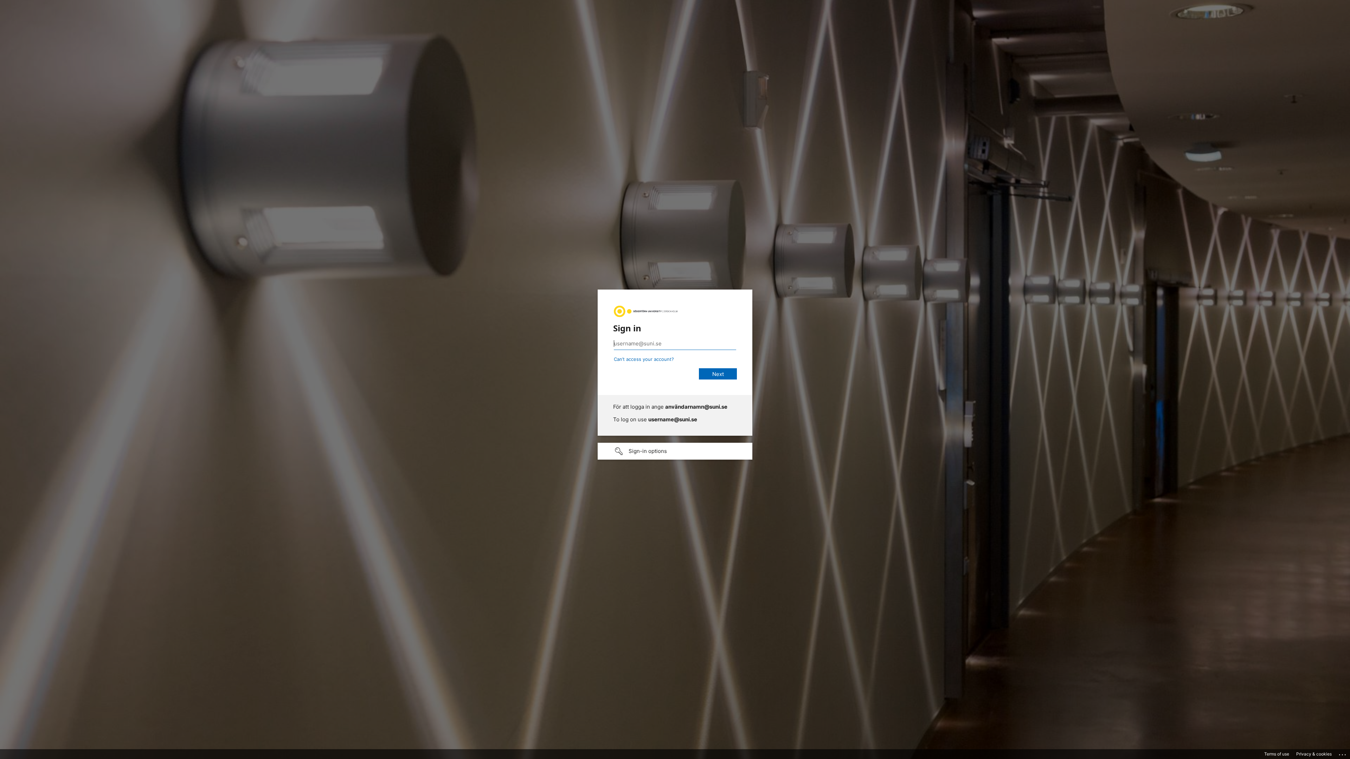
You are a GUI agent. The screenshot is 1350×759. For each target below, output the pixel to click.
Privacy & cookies (1314, 754)
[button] (675, 451)
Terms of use (1276, 754)
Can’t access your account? (644, 359)
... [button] (1343, 753)
